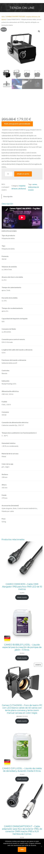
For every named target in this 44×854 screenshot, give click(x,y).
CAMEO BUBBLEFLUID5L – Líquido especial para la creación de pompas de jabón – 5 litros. (22, 647)
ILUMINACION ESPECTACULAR (15, 16)
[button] (39, 31)
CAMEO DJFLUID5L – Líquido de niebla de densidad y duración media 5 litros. (22, 769)
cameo (34, 184)
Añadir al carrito (23, 174)
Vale (22, 849)
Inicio (3, 16)
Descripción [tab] (7, 196)
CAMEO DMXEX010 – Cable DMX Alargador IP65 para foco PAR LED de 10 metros (22, 586)
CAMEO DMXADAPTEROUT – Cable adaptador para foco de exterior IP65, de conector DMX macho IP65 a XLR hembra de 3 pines (22, 830)
